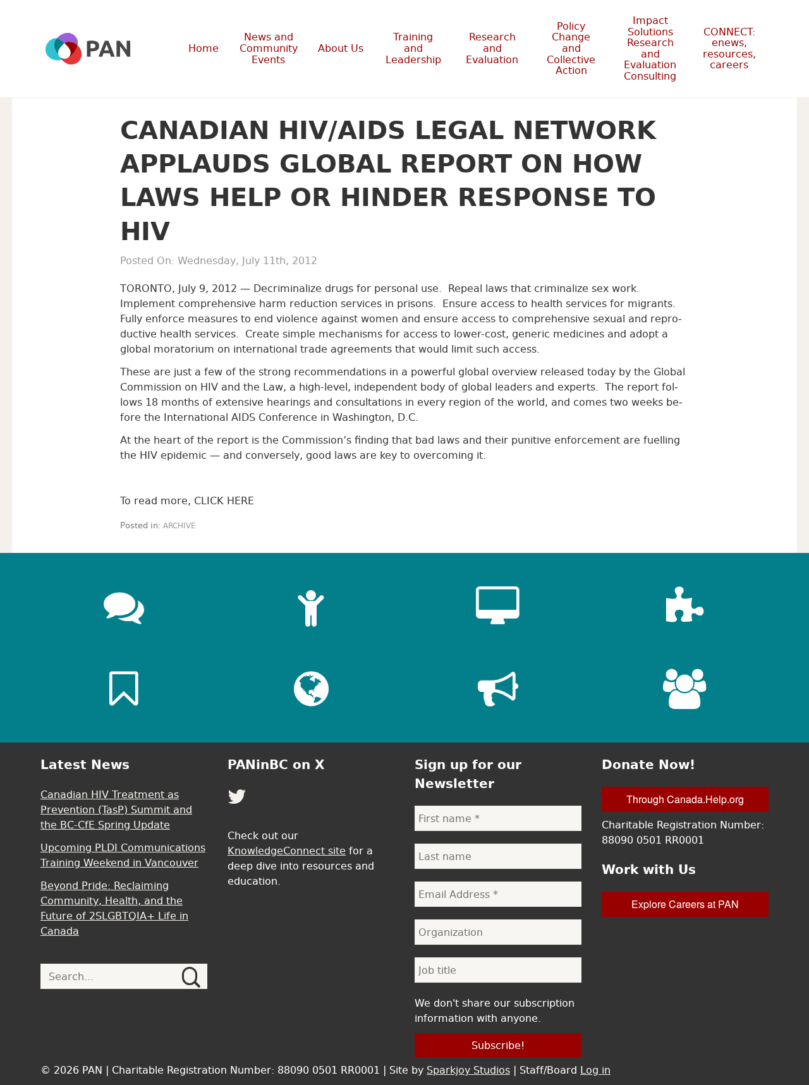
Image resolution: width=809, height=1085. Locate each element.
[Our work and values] (311, 688)
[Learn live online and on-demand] (497, 606)
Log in (595, 1070)
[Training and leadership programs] (311, 606)
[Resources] (124, 688)
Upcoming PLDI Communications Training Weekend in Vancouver (122, 855)
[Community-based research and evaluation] (685, 606)
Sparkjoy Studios (468, 1070)
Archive (179, 525)
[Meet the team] (685, 688)
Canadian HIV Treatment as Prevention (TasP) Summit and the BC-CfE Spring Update (116, 809)
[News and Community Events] (124, 606)
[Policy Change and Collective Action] (497, 688)
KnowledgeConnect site (287, 850)
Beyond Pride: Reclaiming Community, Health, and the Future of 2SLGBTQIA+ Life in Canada (114, 908)
